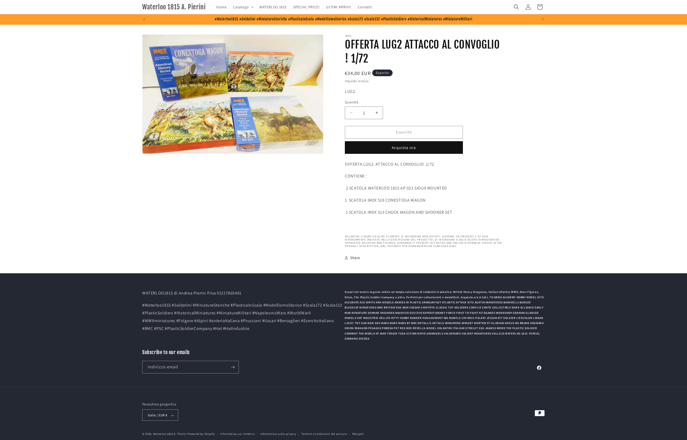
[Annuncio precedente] (144, 19)
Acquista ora (404, 147)
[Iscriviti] (233, 367)
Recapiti (358, 434)
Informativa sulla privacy (278, 434)
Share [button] (355, 257)
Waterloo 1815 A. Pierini (170, 434)
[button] (243, 7)
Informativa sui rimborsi (237, 434)
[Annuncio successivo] (543, 19)
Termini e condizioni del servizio (324, 434)
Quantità (352, 102)
